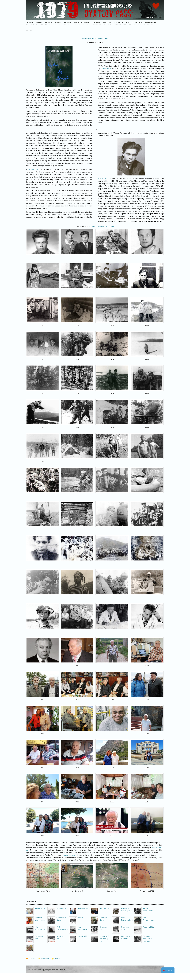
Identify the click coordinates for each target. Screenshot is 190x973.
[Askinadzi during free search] (146, 344)
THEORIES (150, 22)
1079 (39, 22)
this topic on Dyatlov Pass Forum (101, 226)
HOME (30, 22)
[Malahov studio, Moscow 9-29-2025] (112, 820)
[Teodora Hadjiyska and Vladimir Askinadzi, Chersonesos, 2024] (146, 752)
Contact (32, 958)
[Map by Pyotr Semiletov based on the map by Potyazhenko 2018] (77, 876)
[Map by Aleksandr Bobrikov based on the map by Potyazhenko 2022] (112, 876)
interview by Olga (70, 855)
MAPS (58, 22)
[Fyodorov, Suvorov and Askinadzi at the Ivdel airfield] (112, 310)
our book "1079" (34, 169)
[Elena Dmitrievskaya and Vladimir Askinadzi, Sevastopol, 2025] (42, 820)
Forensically (106, 69)
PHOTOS (107, 22)
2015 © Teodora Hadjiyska (38, 970)
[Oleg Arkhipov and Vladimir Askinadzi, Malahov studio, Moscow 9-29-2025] (146, 820)
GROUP (67, 22)
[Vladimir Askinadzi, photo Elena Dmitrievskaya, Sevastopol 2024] (146, 718)
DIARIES (137, 22)
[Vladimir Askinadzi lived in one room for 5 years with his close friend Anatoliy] (112, 242)
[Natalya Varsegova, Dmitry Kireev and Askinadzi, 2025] (112, 786)
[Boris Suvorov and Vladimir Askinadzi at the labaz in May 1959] (77, 378)
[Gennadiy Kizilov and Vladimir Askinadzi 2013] (42, 684)
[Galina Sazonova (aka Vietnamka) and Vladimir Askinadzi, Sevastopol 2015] (42, 718)
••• (29, 28)
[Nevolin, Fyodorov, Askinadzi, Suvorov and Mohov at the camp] (112, 412)
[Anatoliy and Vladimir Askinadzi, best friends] (77, 242)
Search (148, 17)
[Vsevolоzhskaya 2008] (36, 948)
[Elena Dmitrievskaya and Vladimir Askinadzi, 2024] (112, 752)
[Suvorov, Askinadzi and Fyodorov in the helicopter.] (42, 344)
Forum (57, 958)
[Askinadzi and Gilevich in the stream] (77, 412)
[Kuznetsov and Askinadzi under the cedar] (42, 378)
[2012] (146, 650)
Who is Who (103, 178)
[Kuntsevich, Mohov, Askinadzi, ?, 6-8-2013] (77, 684)
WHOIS (48, 22)
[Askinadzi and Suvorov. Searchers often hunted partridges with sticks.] (112, 378)
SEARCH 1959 (82, 22)
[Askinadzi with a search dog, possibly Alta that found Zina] (146, 378)
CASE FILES (122, 22)
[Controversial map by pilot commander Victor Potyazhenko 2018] (42, 876)
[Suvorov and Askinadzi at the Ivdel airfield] (146, 310)
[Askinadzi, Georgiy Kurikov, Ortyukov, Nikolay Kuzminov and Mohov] (42, 446)
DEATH (96, 22)
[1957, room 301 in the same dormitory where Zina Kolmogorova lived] (77, 276)
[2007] (77, 650)
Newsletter (45, 958)
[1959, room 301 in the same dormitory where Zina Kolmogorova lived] (146, 276)
